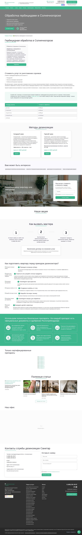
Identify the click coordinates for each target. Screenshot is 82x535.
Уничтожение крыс (29, 521)
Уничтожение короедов (30, 503)
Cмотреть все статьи (41, 401)
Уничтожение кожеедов (30, 515)
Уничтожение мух (29, 513)
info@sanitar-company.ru (60, 3)
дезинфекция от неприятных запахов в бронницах (15, 169)
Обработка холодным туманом (31, 519)
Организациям (31, 7)
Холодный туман (18, 134)
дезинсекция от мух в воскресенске (54, 169)
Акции (20, 7)
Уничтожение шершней (30, 507)
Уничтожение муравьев (30, 501)
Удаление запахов (29, 495)
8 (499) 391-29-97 (61, 1)
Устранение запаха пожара (31, 494)
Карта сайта (44, 498)
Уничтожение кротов (30, 524)
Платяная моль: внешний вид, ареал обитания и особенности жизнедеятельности (12, 386)
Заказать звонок (72, 494)
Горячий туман (48, 134)
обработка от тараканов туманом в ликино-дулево (36, 169)
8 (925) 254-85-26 (61, 2)
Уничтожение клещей (30, 504)
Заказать (17, 153)
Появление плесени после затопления (68, 394)
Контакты (44, 7)
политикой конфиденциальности (67, 194)
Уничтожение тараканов (30, 498)
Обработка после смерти (30, 497)
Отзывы (24, 7)
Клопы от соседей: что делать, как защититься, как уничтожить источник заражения (49, 395)
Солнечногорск (51, 1)
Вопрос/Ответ (38, 7)
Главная (7, 7)
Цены (16, 7)
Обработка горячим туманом (31, 518)
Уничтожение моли (29, 512)
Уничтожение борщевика (30, 491)
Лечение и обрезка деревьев (31, 488)
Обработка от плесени (30, 492)
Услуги (11, 7)
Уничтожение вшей (29, 510)
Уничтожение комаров (30, 509)
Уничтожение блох (29, 516)
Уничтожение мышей (30, 522)
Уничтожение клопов (30, 500)
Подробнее (16, 64)
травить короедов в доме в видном (69, 169)
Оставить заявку (9, 28)
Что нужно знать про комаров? (29, 394)
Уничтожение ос (29, 506)
